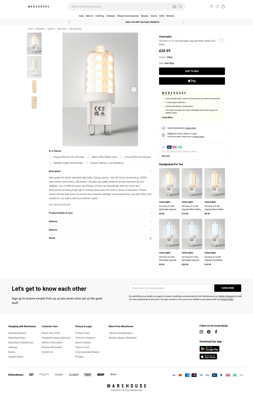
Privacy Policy (82, 332)
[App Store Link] (209, 352)
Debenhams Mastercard (20, 342)
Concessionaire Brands (87, 351)
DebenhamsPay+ (17, 337)
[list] (100, 89)
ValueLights (165, 36)
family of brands (226, 296)
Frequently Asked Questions (56, 337)
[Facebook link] (216, 332)
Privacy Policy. (227, 299)
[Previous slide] (69, 22)
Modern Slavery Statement (122, 337)
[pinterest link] (208, 332)
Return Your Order (51, 332)
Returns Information (52, 347)
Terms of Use (82, 347)
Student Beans (15, 356)
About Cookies (83, 342)
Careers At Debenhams (121, 332)
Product (79, 356)
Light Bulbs (61, 29)
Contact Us (47, 351)
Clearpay (12, 347)
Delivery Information (52, 342)
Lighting (50, 29)
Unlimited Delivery (17, 332)
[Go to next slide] (134, 89)
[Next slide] (184, 22)
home (30, 29)
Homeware (40, 29)
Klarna (11, 351)
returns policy (199, 137)
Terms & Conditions (85, 337)
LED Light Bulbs (75, 29)
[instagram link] (201, 332)
